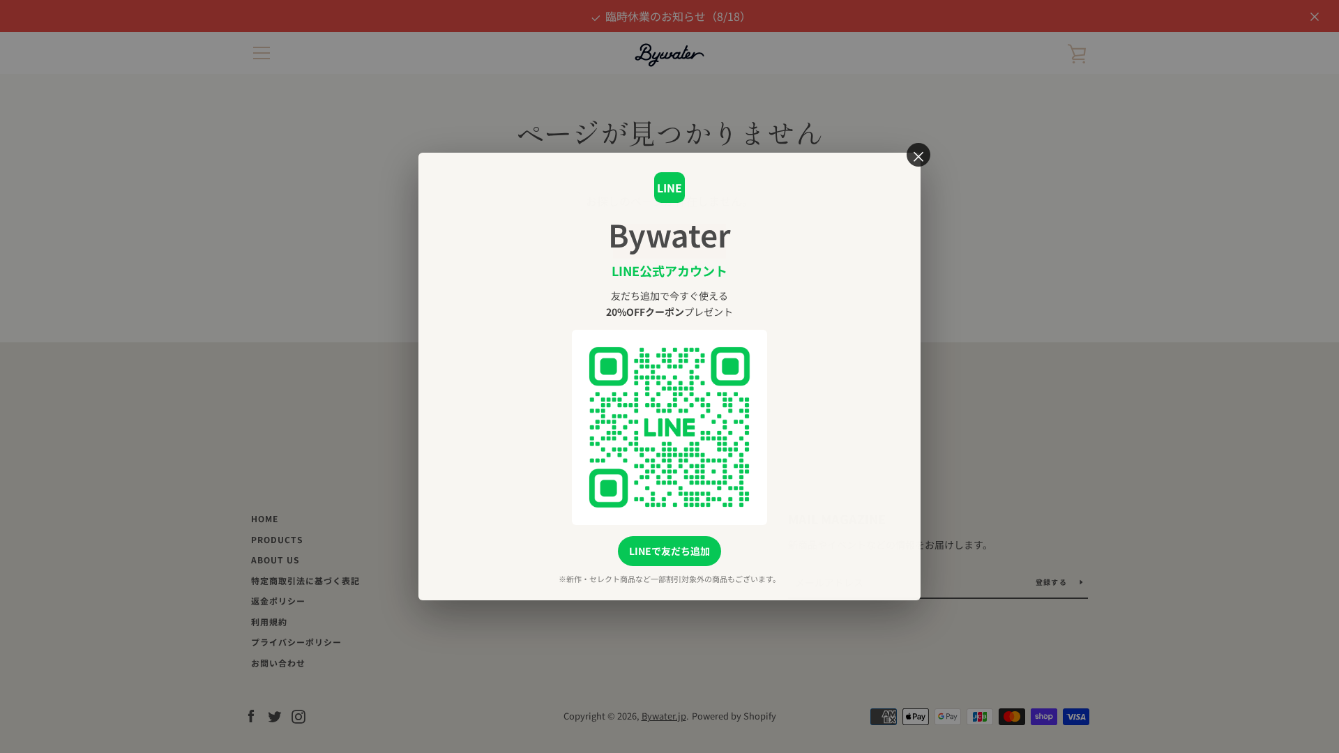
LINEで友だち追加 (669, 551)
